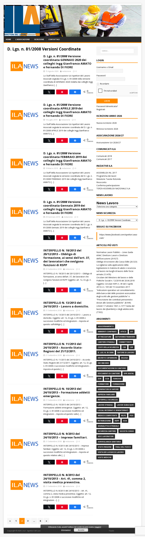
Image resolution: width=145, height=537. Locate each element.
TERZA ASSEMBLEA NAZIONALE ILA (113, 188)
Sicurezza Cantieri (107, 431)
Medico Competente (107, 415)
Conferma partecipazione (108, 185)
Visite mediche (104, 457)
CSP (131, 347)
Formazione (118, 384)
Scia (125, 421)
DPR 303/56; (129, 373)
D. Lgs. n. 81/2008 (105, 352)
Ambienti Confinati (107, 331)
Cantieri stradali (106, 342)
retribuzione (104, 421)
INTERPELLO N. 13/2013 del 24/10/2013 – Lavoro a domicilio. (66, 304)
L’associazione (22, 39)
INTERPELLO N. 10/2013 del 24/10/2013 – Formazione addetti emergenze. (66, 392)
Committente (125, 342)
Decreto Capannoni (107, 358)
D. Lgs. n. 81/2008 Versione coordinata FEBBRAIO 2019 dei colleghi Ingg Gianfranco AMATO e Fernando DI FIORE (67, 158)
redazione (66, 71)
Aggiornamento (106, 326)
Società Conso (127, 431)
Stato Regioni (104, 447)
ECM (107, 379)
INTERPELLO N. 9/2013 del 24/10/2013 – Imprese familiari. (65, 435)
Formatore (103, 384)
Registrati (100, 109)
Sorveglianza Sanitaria (109, 442)
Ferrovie (117, 379)
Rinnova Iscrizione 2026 (107, 128)
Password (100, 75)
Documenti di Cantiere (109, 373)
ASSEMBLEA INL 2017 (106, 172)
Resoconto (101, 182)
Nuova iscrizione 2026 (106, 123)
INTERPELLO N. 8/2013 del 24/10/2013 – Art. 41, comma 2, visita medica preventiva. (64, 478)
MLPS (123, 415)
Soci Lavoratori (106, 436)
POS (131, 415)
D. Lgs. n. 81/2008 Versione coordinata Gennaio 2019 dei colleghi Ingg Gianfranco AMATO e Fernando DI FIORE (67, 207)
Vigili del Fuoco (123, 447)
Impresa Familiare (106, 394)
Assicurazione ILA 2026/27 (108, 142)
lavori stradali (105, 405)
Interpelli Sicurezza (108, 400)
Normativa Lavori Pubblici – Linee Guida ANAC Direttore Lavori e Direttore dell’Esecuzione (114, 255)
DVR (99, 379)
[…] (55, 85)
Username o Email (104, 67)
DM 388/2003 (103, 363)
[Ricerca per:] (117, 51)
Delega (124, 358)
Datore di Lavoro (125, 352)
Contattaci (54, 39)
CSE (124, 347)
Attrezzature (104, 337)
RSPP (117, 421)
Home (8, 39)
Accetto (81, 530)
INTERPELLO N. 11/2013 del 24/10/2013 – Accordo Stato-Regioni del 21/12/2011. (62, 347)
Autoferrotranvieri (125, 337)
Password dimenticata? (107, 106)
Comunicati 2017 (104, 159)
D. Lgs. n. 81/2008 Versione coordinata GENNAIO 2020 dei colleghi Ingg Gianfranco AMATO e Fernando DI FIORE (67, 61)
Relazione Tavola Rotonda (108, 179)
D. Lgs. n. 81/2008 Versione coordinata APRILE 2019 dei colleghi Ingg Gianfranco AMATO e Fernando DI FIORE (67, 110)
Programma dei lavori (106, 176)
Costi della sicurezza (108, 347)
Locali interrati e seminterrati (113, 410)
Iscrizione (39, 39)
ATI (131, 331)
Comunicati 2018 (104, 156)
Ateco (123, 331)
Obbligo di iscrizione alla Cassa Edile (112, 261)
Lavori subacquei (125, 405)
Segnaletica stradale (108, 426)
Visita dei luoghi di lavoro (111, 452)
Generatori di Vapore (108, 389)
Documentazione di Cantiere (112, 368)
